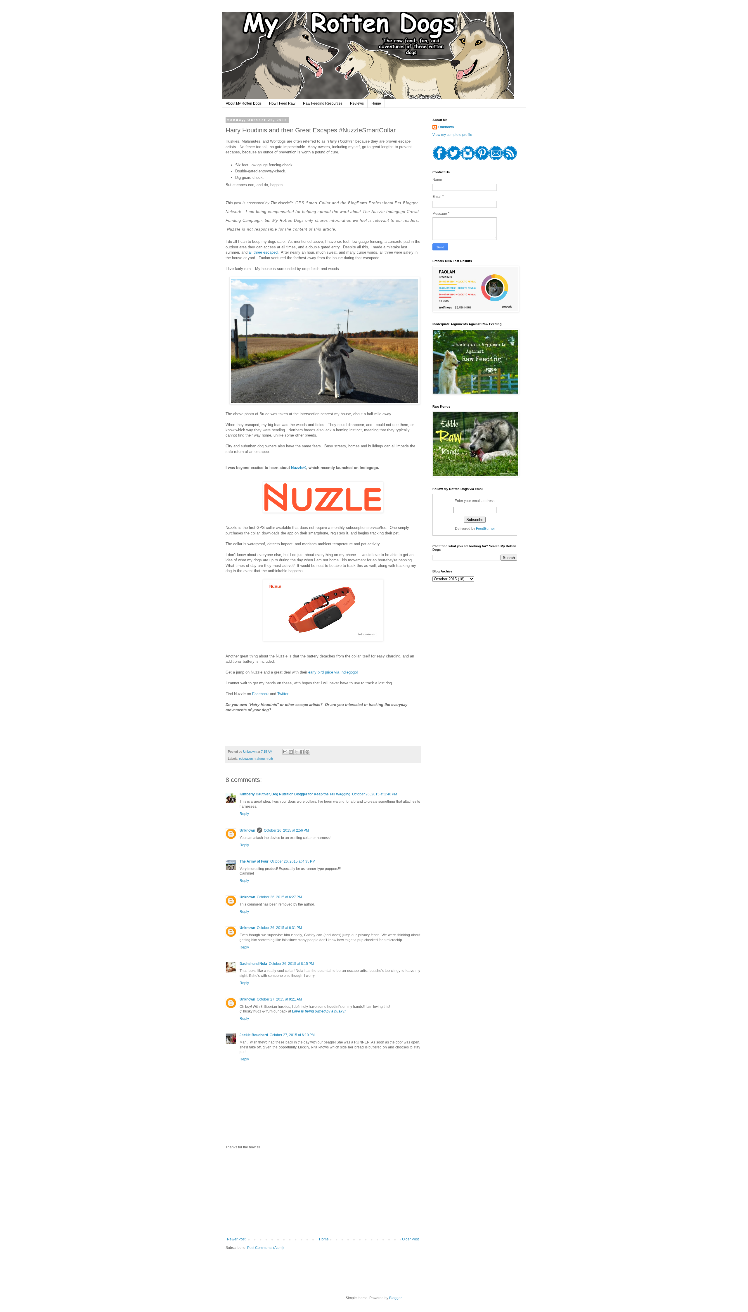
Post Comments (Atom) (265, 1248)
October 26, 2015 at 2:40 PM (374, 794)
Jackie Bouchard (254, 1035)
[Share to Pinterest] (307, 752)
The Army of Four (254, 861)
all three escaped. (264, 252)
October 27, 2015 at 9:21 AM (279, 999)
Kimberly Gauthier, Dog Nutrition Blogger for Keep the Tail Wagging (295, 794)
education (246, 758)
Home (376, 103)
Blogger (395, 1298)
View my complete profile (452, 135)
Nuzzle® (298, 467)
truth (269, 758)
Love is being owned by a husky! (319, 1011)
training (259, 758)
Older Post (410, 1239)
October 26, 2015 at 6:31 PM (279, 928)
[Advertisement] (323, 1193)
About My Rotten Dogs (244, 103)
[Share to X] (296, 752)
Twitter (282, 694)
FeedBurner (485, 529)
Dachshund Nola (253, 964)
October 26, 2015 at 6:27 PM (279, 897)
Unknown (247, 830)
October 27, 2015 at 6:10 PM (292, 1035)
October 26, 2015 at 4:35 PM (292, 861)
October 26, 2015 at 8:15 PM (291, 964)
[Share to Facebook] (302, 752)
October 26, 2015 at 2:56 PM (286, 830)
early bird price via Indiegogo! (333, 672)
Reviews (357, 103)
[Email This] (285, 752)
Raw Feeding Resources (322, 103)
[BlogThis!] (291, 752)
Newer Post (236, 1239)
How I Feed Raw (282, 103)
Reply (244, 814)
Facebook (260, 694)
